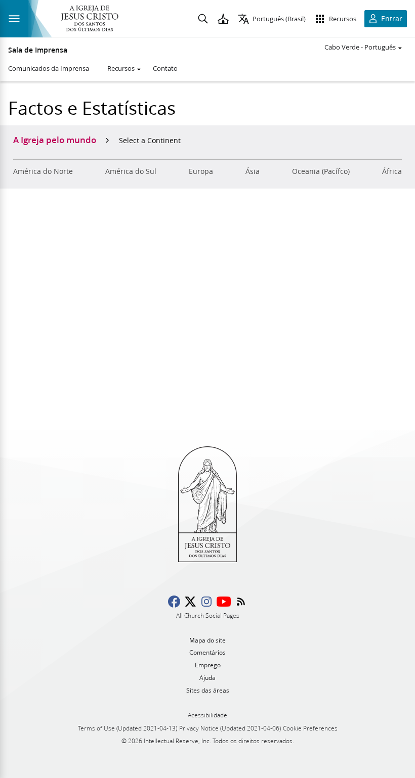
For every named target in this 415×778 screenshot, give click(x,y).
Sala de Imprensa (37, 50)
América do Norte (43, 171)
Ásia (252, 171)
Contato (165, 68)
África (392, 171)
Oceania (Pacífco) (321, 171)
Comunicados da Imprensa (48, 68)
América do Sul (130, 171)
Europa (201, 171)
